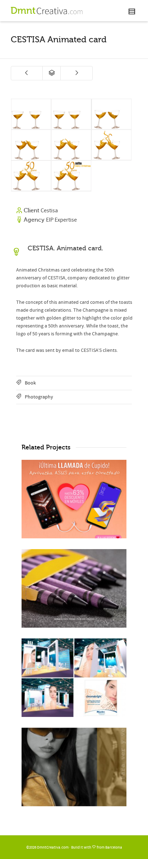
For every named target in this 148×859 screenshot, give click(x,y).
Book (30, 383)
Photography (39, 397)
